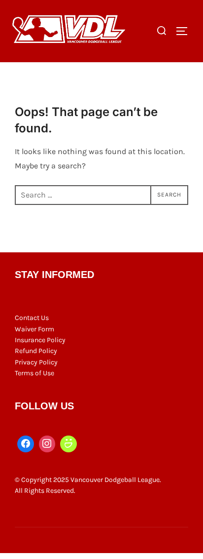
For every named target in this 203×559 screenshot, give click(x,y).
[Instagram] (47, 444)
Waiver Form (34, 329)
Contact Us (32, 318)
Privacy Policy (36, 362)
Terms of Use (34, 373)
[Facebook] (25, 444)
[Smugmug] (68, 444)
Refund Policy (36, 351)
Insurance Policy (40, 340)
